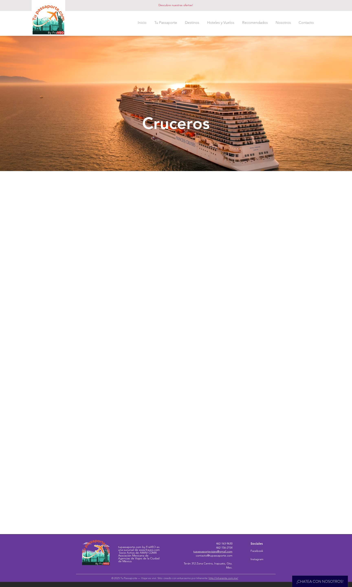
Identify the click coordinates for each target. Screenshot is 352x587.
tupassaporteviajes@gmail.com (212, 551)
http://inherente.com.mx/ (223, 578)
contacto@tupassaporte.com (214, 555)
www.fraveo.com (149, 550)
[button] (165, 22)
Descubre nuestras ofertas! (175, 5)
